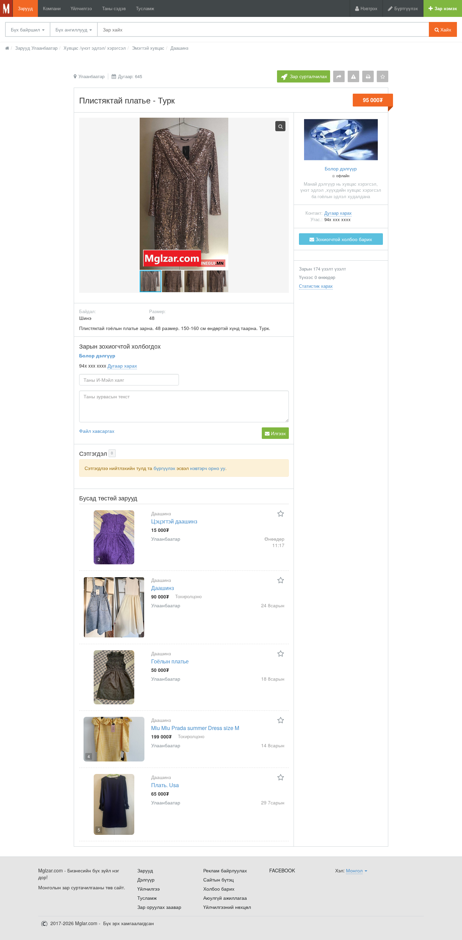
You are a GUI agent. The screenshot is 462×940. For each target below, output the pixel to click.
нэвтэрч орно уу (207, 468)
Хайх (445, 29)
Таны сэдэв (114, 8)
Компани (52, 8)
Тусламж (145, 8)
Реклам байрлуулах (225, 870)
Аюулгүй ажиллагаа (225, 897)
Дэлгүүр (146, 879)
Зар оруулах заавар (159, 906)
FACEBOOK (282, 870)
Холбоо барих (218, 888)
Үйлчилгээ (81, 8)
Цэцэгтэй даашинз (174, 521)
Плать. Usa (165, 785)
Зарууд (25, 8)
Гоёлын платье (170, 661)
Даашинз (162, 588)
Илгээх (278, 433)
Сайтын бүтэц (218, 879)
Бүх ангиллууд (72, 29)
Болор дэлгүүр (97, 355)
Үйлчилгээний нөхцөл (227, 906)
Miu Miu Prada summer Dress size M (195, 728)
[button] (173, 281)
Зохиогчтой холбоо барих (343, 239)
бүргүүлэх (164, 468)
